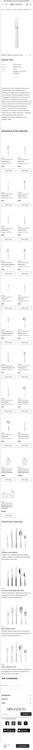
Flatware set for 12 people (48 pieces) (23, 471)
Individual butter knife (8, 368)
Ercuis (14, 9)
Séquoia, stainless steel (24, 9)
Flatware (9, 9)
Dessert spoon (22, 196)
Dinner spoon (5, 161)
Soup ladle (4, 436)
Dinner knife (5, 196)
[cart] (27, 4)
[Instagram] (19, 723)
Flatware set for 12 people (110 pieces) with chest (7, 506)
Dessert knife (22, 230)
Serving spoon (22, 368)
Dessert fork (5, 230)
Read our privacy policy (11, 718)
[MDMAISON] (16, 4)
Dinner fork (21, 161)
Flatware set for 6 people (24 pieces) (6, 471)
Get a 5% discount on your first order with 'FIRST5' (16, 1)
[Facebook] (7, 723)
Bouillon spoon (22, 333)
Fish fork (3, 299)
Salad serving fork (23, 402)
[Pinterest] (13, 723)
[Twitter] (25, 723)
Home (3, 9)
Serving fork (4, 402)
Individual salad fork (7, 333)
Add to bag (22, 746)
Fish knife (21, 299)
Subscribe (26, 714)
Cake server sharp (23, 436)
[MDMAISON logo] (16, 709)
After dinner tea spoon (8, 264)
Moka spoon (21, 264)
